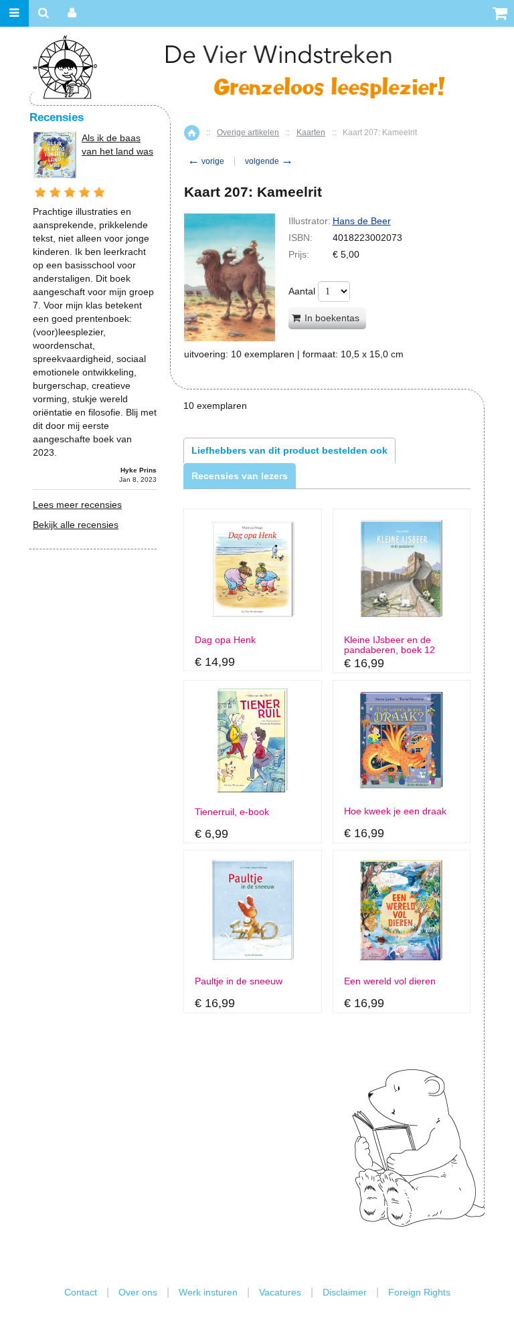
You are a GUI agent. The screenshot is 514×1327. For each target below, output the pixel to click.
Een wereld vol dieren (390, 981)
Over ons (137, 1292)
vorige (205, 161)
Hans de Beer (362, 220)
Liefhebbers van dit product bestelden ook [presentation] (289, 450)
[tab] (289, 450)
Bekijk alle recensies (75, 524)
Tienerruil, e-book (232, 812)
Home (191, 133)
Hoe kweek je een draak (395, 811)
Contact (80, 1292)
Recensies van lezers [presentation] (239, 475)
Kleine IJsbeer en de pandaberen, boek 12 (389, 645)
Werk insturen (208, 1292)
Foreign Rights (419, 1292)
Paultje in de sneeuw (238, 981)
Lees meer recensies (77, 504)
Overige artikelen (248, 132)
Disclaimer (345, 1292)
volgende (269, 161)
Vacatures (280, 1292)
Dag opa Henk (225, 640)
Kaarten (310, 132)
